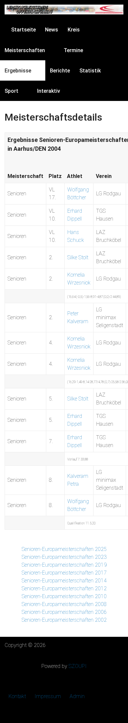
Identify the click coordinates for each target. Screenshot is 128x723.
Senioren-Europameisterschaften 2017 (64, 573)
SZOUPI (78, 666)
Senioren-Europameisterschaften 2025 (64, 549)
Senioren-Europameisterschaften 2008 (64, 604)
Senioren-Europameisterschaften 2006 (64, 612)
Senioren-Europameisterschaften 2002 (64, 620)
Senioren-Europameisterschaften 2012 (64, 588)
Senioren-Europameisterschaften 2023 (64, 557)
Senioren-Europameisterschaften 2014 (64, 580)
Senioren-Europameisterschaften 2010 (64, 596)
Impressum (47, 696)
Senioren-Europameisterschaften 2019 (64, 565)
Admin (77, 696)
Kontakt (17, 696)
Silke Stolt (77, 257)
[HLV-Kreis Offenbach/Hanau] (64, 9)
